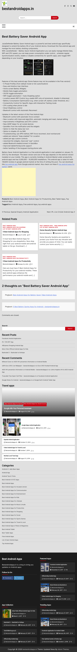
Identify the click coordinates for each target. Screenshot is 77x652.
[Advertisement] (19, 182)
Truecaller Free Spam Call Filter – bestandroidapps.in (19, 376)
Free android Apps (30, 204)
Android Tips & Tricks (9, 476)
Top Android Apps (7, 543)
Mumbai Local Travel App (11, 456)
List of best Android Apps (12, 229)
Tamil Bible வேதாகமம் (10, 630)
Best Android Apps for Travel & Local (35, 403)
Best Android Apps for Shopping (14, 227)
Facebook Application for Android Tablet (53, 630)
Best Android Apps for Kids (10, 497)
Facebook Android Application (11, 338)
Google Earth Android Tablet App (44, 380)
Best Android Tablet (8, 529)
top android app (11, 164)
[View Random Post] (73, 26)
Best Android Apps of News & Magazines (15, 526)
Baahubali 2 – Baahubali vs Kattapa (13, 352)
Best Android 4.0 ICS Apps (10, 479)
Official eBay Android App (49, 576)
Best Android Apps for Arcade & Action (14, 487)
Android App (6, 472)
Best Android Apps (17, 199)
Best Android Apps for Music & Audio (14, 504)
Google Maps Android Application (31, 425)
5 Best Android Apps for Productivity (17, 261)
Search (5, 326)
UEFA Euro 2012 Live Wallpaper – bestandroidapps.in (19, 366)
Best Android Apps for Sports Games (14, 519)
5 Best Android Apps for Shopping (16, 232)
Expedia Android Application (11, 439)
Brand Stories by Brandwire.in (58, 585)
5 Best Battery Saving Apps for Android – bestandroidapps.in (36, 307)
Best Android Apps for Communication (14, 490)
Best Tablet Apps (58, 199)
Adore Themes (63, 649)
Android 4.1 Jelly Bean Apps (11, 469)
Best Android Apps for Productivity (38, 199)
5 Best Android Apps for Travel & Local (14, 447)
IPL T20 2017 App (7, 342)
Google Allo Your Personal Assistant (17, 408)
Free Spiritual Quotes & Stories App (52, 639)
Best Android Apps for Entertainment (14, 494)
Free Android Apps (60, 225)
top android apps (44, 204)
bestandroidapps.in (18, 9)
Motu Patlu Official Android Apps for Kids (15, 349)
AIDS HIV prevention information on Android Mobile (30, 361)
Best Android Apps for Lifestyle (12, 501)
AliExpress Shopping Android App (12, 345)
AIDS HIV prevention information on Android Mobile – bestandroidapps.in (25, 369)
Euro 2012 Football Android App (48, 366)
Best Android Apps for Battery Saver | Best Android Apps (35, 295)
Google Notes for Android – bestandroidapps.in (17, 380)
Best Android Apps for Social (13, 403)
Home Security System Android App (53, 230)
